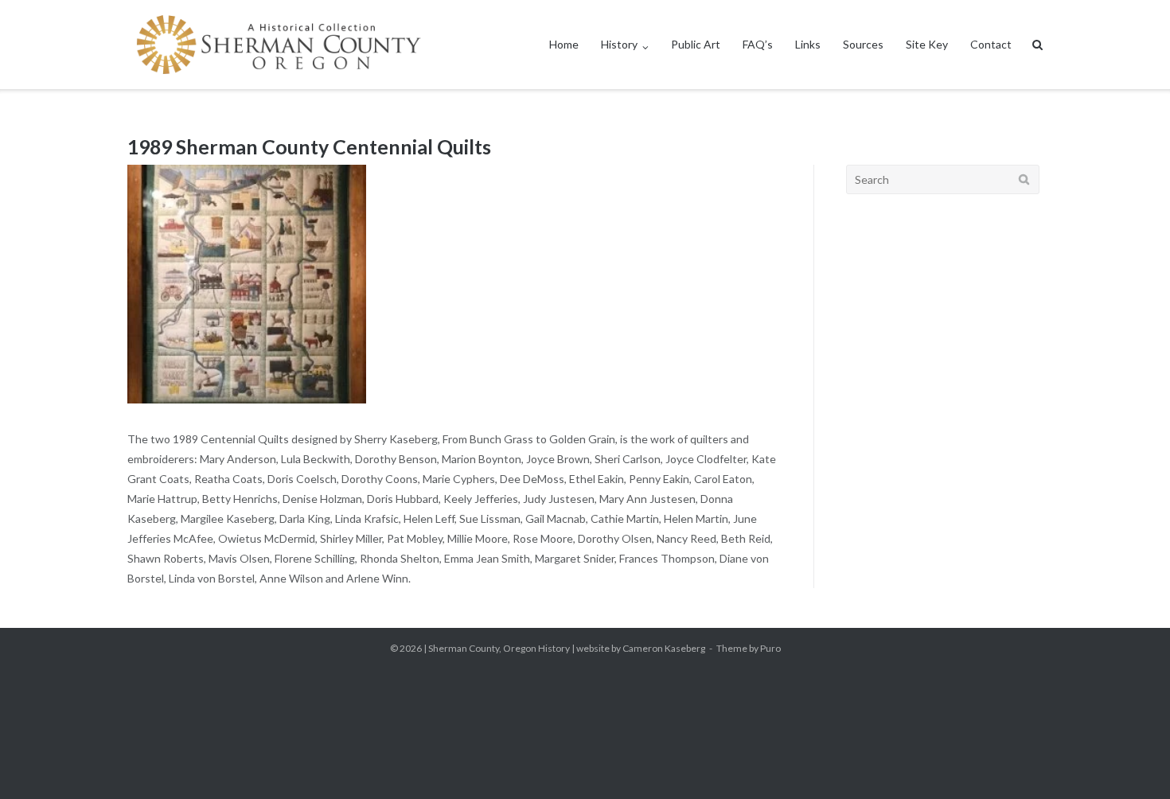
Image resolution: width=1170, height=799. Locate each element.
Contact (991, 44)
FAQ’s (758, 44)
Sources (863, 44)
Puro (770, 648)
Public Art (695, 44)
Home (564, 44)
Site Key (927, 44)
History (619, 44)
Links (808, 44)
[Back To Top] (1130, 760)
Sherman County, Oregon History (499, 648)
